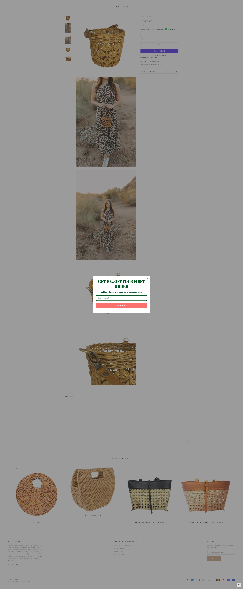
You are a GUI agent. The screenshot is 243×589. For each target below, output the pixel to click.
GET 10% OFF (122, 305)
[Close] (147, 278)
